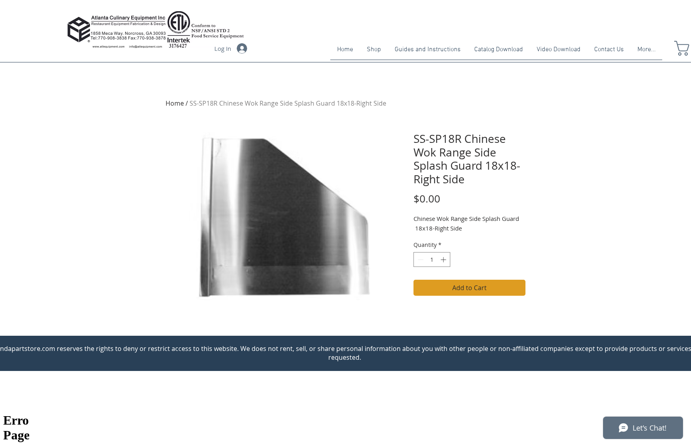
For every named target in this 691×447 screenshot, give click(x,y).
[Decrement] (420, 260)
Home (175, 103)
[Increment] (444, 260)
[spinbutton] (432, 260)
